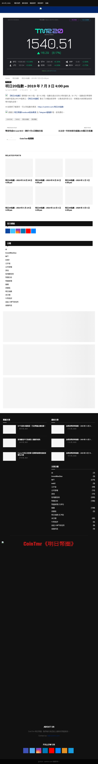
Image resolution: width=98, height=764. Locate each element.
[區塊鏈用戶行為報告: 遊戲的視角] (9, 443)
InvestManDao (10, 253)
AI (6, 249)
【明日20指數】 (15, 96)
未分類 (7, 295)
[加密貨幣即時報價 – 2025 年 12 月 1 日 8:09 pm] (57, 443)
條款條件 (40, 3)
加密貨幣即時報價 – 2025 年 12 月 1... (79, 439)
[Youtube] (51, 750)
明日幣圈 (34, 119)
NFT (6, 256)
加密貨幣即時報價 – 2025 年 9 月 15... (79, 453)
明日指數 (8, 82)
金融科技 (8, 305)
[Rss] (64, 750)
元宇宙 (7, 263)
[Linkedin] (45, 750)
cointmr (9, 119)
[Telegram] (71, 750)
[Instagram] (38, 750)
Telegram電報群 (45, 112)
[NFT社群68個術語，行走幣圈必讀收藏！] (9, 429)
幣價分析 (8, 277)
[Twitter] (32, 750)
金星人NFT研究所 (12, 302)
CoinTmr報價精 (12, 90)
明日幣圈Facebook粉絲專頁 (25, 112)
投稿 (46, 3)
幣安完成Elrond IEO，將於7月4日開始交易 (24, 131)
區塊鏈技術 (9, 274)
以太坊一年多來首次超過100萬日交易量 (75, 131)
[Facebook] (25, 750)
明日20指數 (25, 119)
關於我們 (17, 3)
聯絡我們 (33, 3)
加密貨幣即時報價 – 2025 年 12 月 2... (79, 426)
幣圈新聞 (8, 281)
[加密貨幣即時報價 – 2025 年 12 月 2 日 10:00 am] (57, 429)
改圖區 (7, 288)
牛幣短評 (8, 298)
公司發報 (8, 267)
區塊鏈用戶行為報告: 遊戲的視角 (29, 439)
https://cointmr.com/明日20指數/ (51, 107)
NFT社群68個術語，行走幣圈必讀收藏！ (32, 426)
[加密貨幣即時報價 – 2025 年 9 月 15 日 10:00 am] (57, 456)
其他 (7, 270)
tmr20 (17, 119)
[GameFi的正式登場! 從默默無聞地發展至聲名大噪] (9, 456)
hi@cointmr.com (53, 736)
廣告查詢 (25, 3)
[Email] (58, 750)
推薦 (7, 284)
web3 (7, 260)
